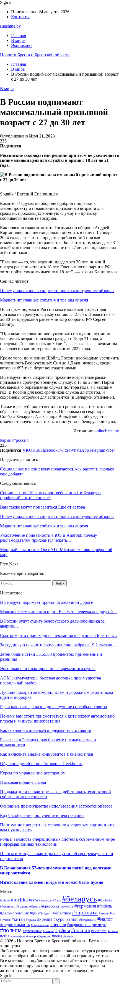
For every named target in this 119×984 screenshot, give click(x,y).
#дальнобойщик (14, 913)
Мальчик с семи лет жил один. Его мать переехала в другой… (58, 611)
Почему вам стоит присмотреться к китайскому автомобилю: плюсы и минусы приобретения (58, 718)
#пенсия (58, 924)
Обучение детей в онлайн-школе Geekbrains (41, 763)
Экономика (21, 45)
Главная (18, 35)
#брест (34, 906)
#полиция (99, 925)
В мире (18, 40)
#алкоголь (45, 900)
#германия (85, 906)
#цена (57, 936)
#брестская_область (57, 906)
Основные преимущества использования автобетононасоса (56, 806)
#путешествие (32, 931)
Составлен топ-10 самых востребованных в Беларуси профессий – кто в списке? (50, 495)
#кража (31, 920)
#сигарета (99, 931)
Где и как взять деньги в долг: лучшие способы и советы (53, 706)
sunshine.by (10, 26)
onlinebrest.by (106, 430)
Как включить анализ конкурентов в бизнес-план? (47, 754)
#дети (47, 913)
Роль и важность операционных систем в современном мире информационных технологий (57, 842)
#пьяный (48, 931)
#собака (113, 931)
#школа (68, 936)
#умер (31, 936)
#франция (44, 936)
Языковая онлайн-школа (23, 782)
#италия (5, 919)
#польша (11, 930)
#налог (105, 919)
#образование (40, 925)
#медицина (87, 920)
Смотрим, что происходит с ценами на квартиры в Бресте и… (58, 635)
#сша (4, 936)
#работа (62, 930)
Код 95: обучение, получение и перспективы (42, 815)
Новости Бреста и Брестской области (35, 54)
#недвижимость (15, 924)
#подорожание (79, 924)
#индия (104, 913)
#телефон (18, 936)
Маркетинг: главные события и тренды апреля (44, 300)
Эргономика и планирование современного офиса (47, 668)
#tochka (19, 900)
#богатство (7, 906)
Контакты (20, 16)
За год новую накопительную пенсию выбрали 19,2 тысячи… (58, 644)
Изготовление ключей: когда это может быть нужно (51, 882)
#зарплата (85, 912)
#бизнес (105, 900)
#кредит (44, 919)
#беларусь (79, 898)
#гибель (104, 906)
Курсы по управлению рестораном (33, 773)
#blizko (5, 900)
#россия (21, 440)
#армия (7, 440)
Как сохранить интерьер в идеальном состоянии (45, 730)
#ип (113, 913)
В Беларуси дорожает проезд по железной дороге (46, 602)
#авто (33, 900)
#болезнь (22, 906)
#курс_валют (65, 919)
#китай (18, 919)
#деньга (36, 913)
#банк (57, 900)
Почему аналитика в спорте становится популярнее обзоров (57, 290)
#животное (62, 913)
